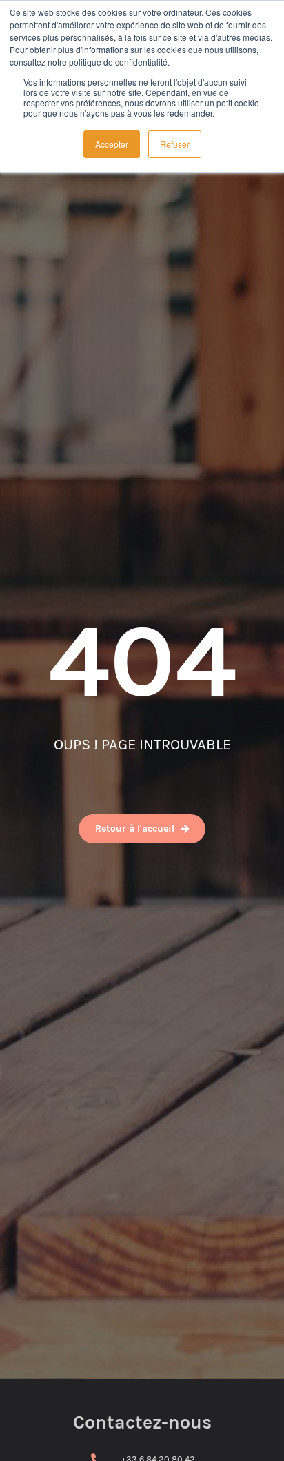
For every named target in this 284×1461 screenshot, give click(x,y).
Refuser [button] (175, 144)
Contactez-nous (142, 1422)
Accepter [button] (111, 144)
